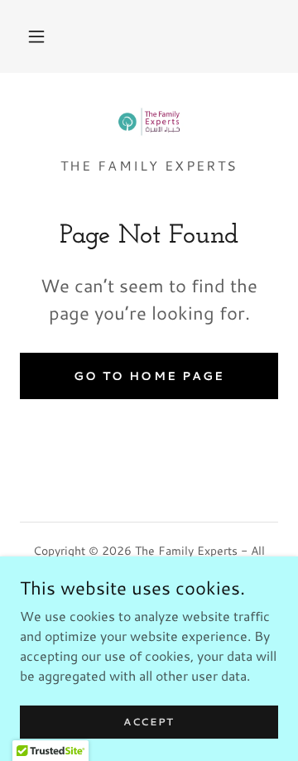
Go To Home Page (148, 376)
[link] (149, 122)
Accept (149, 722)
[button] (36, 36)
